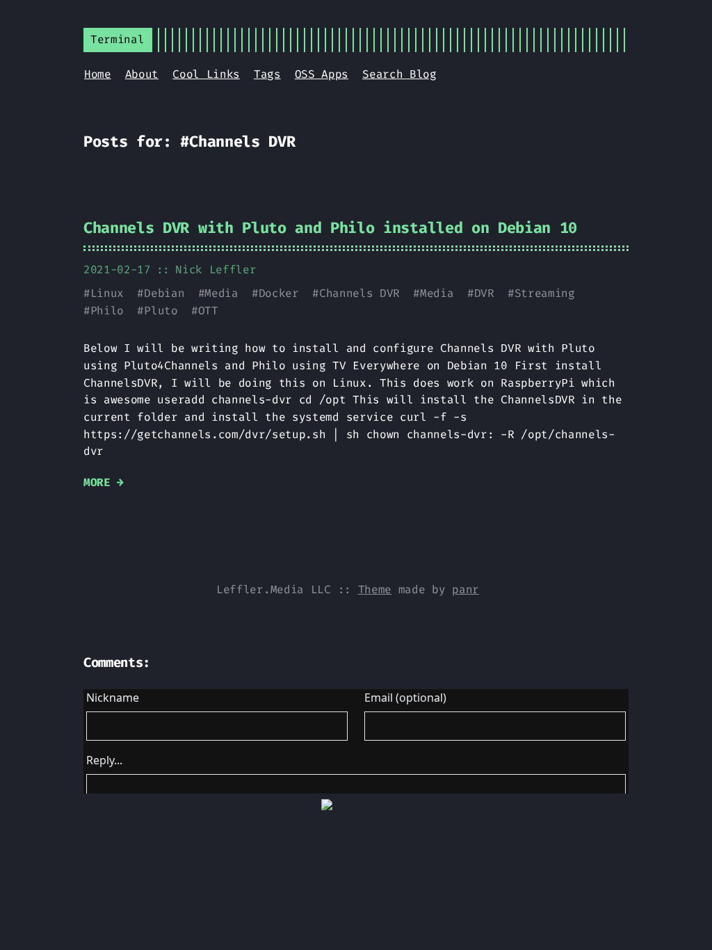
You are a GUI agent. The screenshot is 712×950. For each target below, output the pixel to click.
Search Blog (399, 74)
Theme (374, 589)
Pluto (160, 310)
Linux (107, 293)
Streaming (545, 293)
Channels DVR (359, 293)
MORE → (103, 482)
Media (221, 293)
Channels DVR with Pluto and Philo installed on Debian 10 (330, 228)
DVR (484, 293)
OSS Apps (321, 74)
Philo (107, 310)
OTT (208, 310)
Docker (279, 293)
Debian (164, 293)
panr (465, 589)
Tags (267, 74)
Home (97, 74)
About (142, 74)
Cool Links (206, 74)
